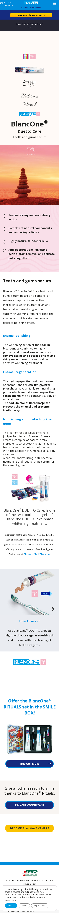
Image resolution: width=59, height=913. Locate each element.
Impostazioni (39, 905)
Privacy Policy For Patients (21, 911)
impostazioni (11, 900)
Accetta (11, 905)
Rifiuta (24, 905)
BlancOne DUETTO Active (37, 554)
